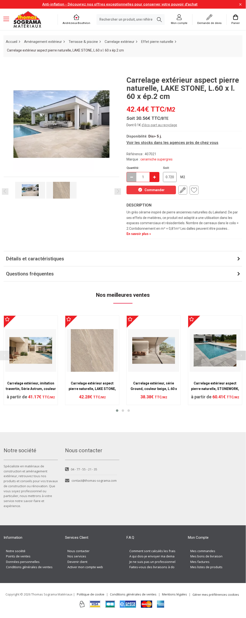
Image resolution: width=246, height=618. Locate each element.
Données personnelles (23, 562)
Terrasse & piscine (83, 42)
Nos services (76, 556)
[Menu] (8, 19)
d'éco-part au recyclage (159, 125)
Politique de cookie (90, 594)
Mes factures (200, 562)
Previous (5, 191)
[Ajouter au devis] (182, 190)
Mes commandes (202, 551)
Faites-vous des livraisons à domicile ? (157, 567)
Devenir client (77, 562)
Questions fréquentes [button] (30, 274)
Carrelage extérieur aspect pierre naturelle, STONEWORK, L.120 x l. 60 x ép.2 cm (215, 388)
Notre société (15, 551)
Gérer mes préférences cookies (215, 594)
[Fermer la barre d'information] (240, 4)
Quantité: (132, 168)
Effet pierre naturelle (157, 42)
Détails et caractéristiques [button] (35, 259)
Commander (154, 190)
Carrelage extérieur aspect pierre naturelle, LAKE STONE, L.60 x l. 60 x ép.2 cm (92, 388)
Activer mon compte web (85, 567)
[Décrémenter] (131, 177)
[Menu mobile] (8, 18)
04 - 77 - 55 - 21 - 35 (84, 469)
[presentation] (241, 355)
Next (117, 191)
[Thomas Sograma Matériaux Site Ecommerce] (27, 19)
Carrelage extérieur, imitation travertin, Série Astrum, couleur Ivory (31, 388)
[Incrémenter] (154, 177)
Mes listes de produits (206, 567)
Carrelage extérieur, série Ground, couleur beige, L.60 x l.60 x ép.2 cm (154, 388)
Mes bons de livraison (206, 556)
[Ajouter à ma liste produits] (194, 190)
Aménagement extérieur (43, 42)
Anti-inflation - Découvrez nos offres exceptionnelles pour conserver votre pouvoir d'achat (120, 4)
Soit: (166, 168)
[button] (117, 410)
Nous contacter (78, 551)
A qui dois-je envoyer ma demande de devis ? (162, 556)
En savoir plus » (138, 234)
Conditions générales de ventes (29, 567)
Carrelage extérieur (119, 42)
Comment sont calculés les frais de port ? (159, 551)
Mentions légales (174, 594)
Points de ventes (18, 556)
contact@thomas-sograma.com (94, 480)
